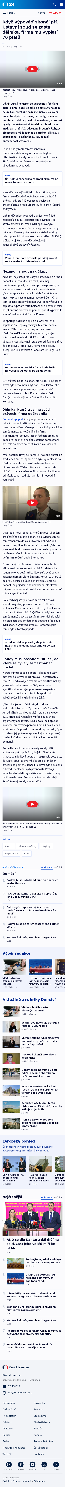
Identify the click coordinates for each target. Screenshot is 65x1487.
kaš (4, 43)
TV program (9, 1403)
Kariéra (38, 1434)
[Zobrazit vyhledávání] (54, 4)
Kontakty (39, 1454)
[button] (32, 69)
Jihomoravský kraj (27, 846)
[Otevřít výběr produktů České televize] (61, 4)
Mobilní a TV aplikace (14, 1447)
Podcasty (7, 1428)
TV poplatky (9, 1415)
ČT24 (26, 853)
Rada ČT (38, 1428)
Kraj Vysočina (11, 853)
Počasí (6, 1434)
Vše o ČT (7, 1454)
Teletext (7, 1422)
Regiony (46, 846)
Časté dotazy (41, 1447)
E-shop (6, 1441)
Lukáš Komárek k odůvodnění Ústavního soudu (25, 522)
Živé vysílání (9, 1409)
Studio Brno (40, 1415)
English (6, 1481)
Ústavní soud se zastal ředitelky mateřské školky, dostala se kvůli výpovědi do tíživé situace (32, 825)
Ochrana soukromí (22, 1481)
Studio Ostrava (42, 1422)
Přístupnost (39, 1481)
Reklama (38, 1409)
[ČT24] (9, 4)
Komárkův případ (13, 419)
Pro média (39, 1403)
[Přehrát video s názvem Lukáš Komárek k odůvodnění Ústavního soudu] (32, 502)
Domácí (8, 846)
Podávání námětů (43, 1441)
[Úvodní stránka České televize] (16, 1367)
